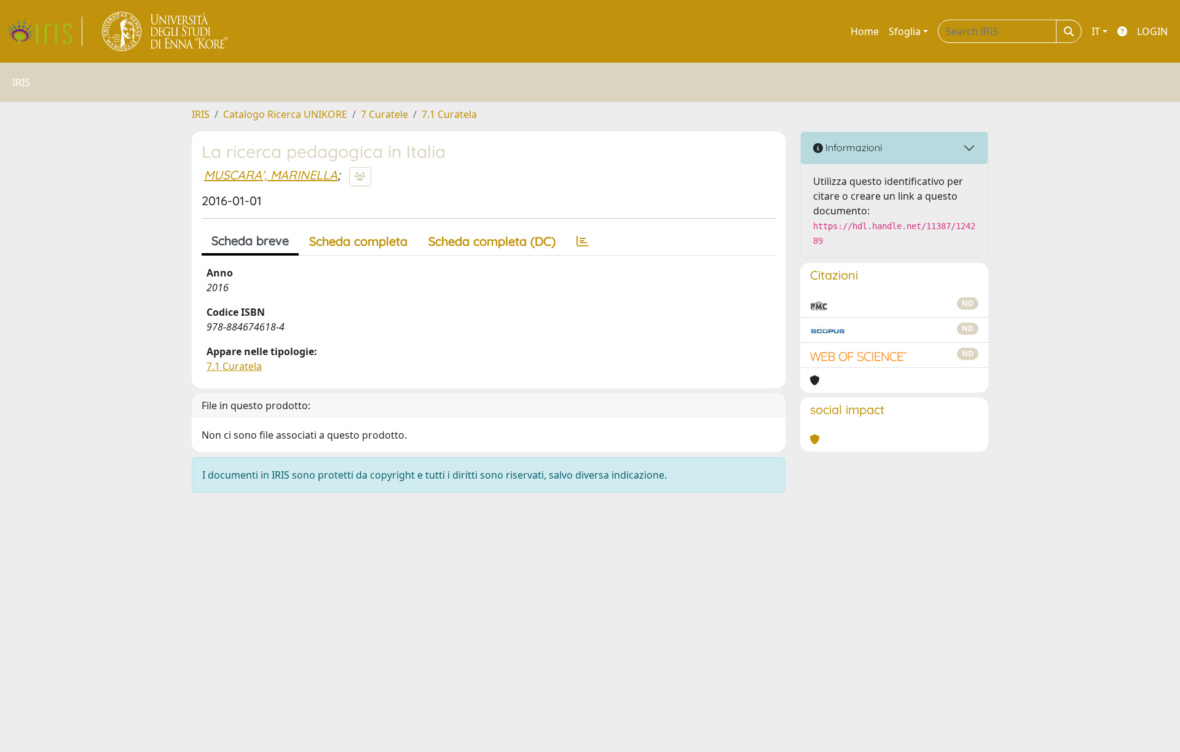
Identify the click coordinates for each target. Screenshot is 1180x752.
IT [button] (1096, 31)
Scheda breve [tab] (250, 240)
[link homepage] (44, 31)
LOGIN (1152, 31)
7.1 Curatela (449, 114)
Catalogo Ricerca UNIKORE (285, 114)
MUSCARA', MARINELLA (270, 174)
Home (865, 31)
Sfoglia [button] (905, 31)
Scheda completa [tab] (358, 241)
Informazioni (852, 147)
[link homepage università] (165, 31)
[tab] (582, 241)
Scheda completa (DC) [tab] (492, 241)
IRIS (201, 114)
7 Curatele (384, 114)
